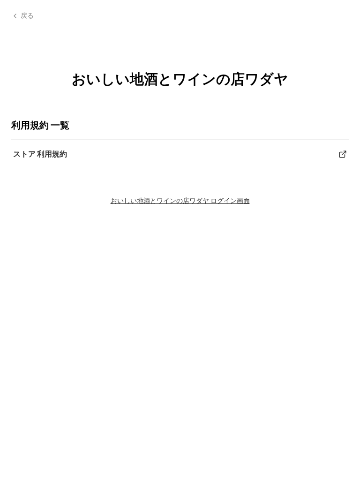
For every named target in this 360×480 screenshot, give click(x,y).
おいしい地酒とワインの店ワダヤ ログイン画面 (180, 200)
